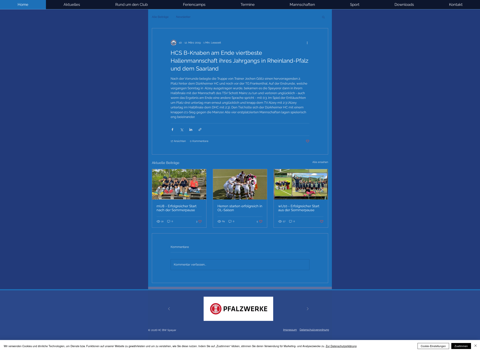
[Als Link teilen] (200, 129)
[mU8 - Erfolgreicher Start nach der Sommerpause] (179, 184)
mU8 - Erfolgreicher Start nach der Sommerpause (176, 208)
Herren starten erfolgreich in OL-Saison (240, 208)
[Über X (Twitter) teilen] (181, 129)
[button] (302, 4)
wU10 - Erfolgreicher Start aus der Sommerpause (298, 208)
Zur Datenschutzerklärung (341, 346)
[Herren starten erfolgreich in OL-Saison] (240, 184)
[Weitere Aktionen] (307, 42)
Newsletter (183, 17)
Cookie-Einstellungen (433, 346)
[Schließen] (475, 346)
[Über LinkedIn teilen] (191, 129)
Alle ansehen (320, 162)
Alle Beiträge (160, 17)
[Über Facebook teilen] (172, 129)
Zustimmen (461, 346)
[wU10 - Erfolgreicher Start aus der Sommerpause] (301, 184)
